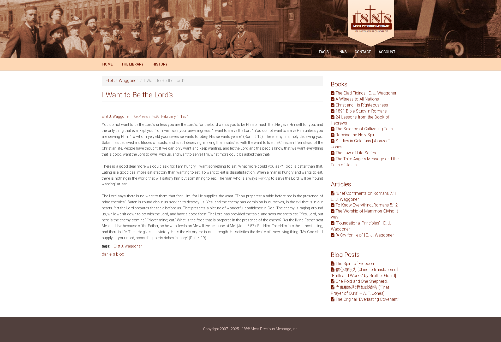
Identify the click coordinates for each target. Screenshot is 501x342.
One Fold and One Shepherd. (361, 281)
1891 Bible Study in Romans (361, 111)
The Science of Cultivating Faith (364, 128)
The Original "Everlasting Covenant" (367, 299)
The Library (133, 64)
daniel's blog (113, 254)
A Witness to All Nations (357, 99)
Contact (363, 52)
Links (342, 52)
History (160, 64)
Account (387, 52)
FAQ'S (324, 52)
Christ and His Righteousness (361, 105)
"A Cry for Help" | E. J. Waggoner (364, 235)
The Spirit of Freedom (355, 263)
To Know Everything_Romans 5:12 (366, 205)
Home (107, 64)
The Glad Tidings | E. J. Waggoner (365, 93)
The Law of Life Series (355, 152)
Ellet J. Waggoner (122, 80)
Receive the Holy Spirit (356, 134)
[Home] (373, 24)
